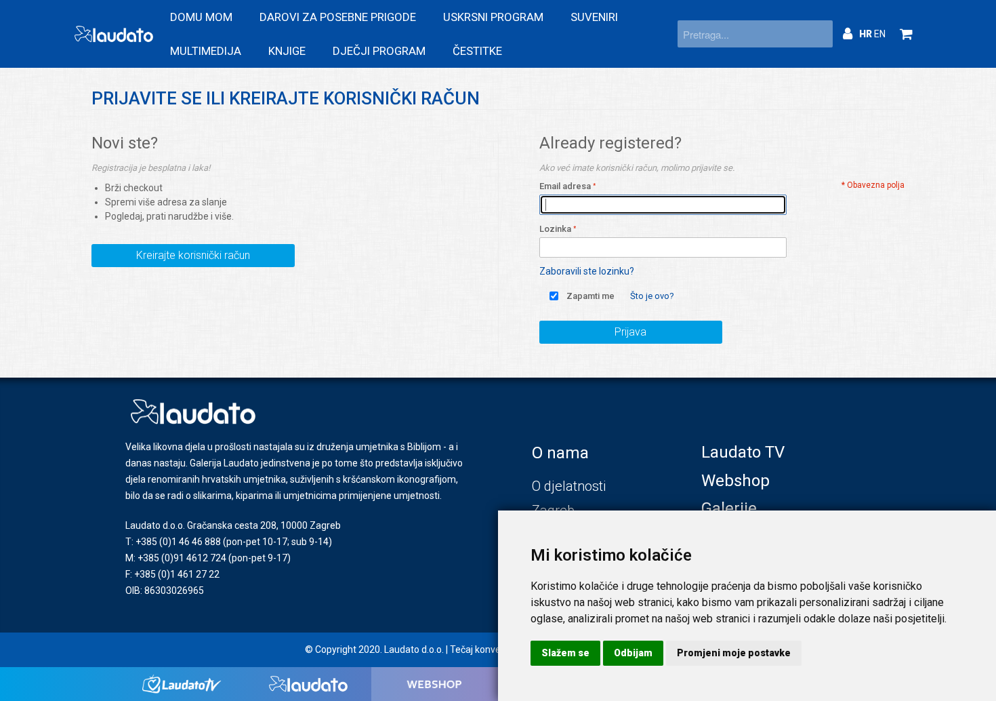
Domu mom (201, 17)
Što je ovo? (652, 296)
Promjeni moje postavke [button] (734, 652)
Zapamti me (590, 296)
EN (880, 33)
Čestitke (477, 51)
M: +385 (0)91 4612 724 (175, 558)
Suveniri (594, 17)
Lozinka (555, 229)
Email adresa (565, 186)
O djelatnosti (569, 486)
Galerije (729, 508)
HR (866, 33)
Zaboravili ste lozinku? (586, 271)
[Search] (819, 33)
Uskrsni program (493, 17)
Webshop (735, 480)
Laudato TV (743, 452)
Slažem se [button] (565, 652)
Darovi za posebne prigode (338, 17)
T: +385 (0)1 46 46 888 (173, 541)
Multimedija (205, 51)
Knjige (287, 51)
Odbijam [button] (633, 652)
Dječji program (379, 51)
